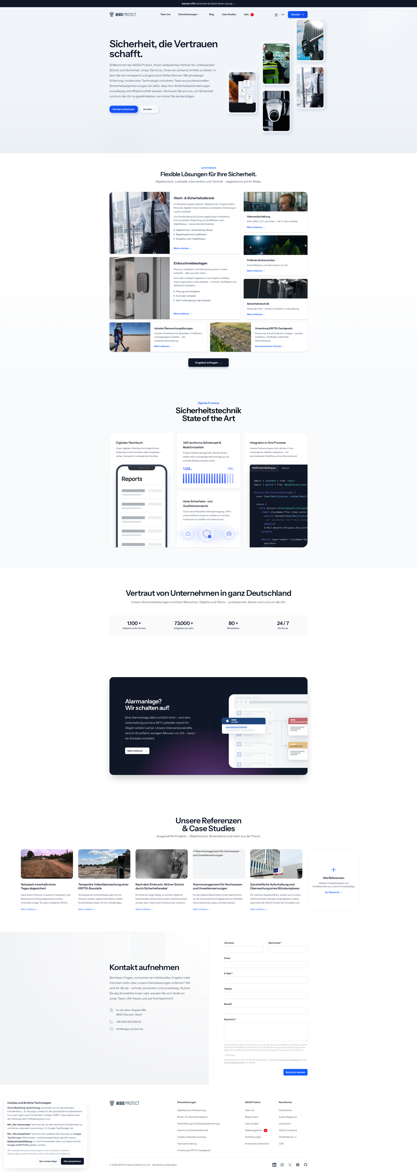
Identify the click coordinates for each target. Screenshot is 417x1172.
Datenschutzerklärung (290, 1060)
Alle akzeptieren (72, 1161)
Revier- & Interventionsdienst (192, 1116)
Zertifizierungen (253, 1136)
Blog (211, 14)
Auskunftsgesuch (288, 1116)
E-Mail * (228, 973)
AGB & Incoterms (288, 1130)
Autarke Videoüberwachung (191, 1136)
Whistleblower (286, 1136)
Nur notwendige (48, 1161)
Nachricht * (230, 1019)
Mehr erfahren (137, 750)
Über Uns (166, 14)
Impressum (285, 1123)
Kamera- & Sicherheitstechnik (192, 1130)
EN (282, 14)
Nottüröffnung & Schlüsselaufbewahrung (198, 1123)
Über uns (249, 1110)
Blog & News (251, 1116)
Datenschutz (285, 1110)
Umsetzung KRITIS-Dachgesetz (194, 1150)
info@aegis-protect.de (129, 1029)
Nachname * (275, 942)
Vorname (229, 942)
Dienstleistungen (187, 14)
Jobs (248, 14)
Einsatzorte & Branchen (257, 1143)
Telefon (228, 988)
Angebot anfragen (208, 362)
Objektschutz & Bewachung (191, 1110)
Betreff (228, 1004)
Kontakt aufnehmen (124, 109)
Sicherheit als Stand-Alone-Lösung (209, 3)
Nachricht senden (295, 1072)
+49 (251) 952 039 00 (128, 1021)
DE (276, 14)
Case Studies (229, 14)
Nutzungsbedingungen (234, 1062)
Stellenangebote (255, 1130)
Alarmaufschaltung (187, 1143)
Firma (227, 958)
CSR (281, 1143)
